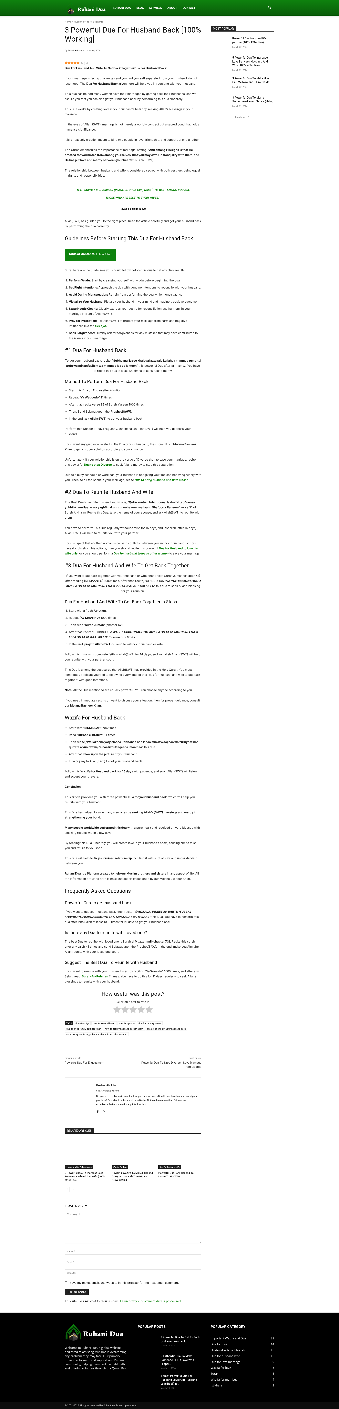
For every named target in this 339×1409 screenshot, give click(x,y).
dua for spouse (127, 1023)
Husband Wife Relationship (88, 21)
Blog (140, 8)
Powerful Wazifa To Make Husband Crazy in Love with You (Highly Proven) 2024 (132, 1176)
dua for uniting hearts (150, 1023)
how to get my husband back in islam (124, 1028)
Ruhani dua (122, 8)
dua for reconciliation (104, 1023)
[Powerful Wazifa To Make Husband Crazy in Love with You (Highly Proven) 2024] (133, 1154)
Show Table (104, 254)
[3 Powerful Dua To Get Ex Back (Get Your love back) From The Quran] (144, 1340)
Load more (241, 117)
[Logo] (87, 8)
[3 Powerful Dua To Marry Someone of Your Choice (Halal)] (220, 102)
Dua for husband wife (169, 1167)
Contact (188, 8)
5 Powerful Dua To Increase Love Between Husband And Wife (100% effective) (85, 1176)
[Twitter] (104, 1110)
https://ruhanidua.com (107, 1090)
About (172, 8)
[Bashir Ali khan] (80, 1098)
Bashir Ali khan (76, 50)
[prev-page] (67, 1189)
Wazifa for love (120, 1167)
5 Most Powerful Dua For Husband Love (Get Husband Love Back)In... (178, 1379)
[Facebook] (97, 1110)
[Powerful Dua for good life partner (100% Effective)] (220, 43)
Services (155, 8)
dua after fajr (82, 1023)
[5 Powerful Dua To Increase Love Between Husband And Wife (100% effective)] (86, 1154)
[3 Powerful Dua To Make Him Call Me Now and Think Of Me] (220, 83)
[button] (269, 8)
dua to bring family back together (83, 1028)
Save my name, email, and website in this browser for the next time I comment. (124, 1283)
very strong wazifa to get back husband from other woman (96, 1034)
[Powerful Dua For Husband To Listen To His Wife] (179, 1154)
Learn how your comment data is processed (150, 1301)
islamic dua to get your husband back (166, 1028)
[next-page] (73, 1189)
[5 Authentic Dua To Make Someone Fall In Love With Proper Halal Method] (144, 1359)
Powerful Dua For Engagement (84, 1062)
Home (68, 21)
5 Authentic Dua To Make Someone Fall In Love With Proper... (177, 1360)
